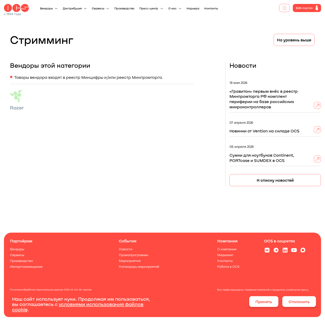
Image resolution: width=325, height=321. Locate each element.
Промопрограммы (133, 255)
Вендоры (17, 249)
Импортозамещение (26, 266)
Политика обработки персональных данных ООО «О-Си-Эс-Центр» (51, 289)
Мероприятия (130, 261)
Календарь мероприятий (139, 266)
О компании (227, 249)
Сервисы (17, 255)
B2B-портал (304, 8)
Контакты (225, 261)
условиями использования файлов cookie (78, 306)
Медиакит (225, 255)
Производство (21, 261)
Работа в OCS (228, 266)
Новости (125, 249)
